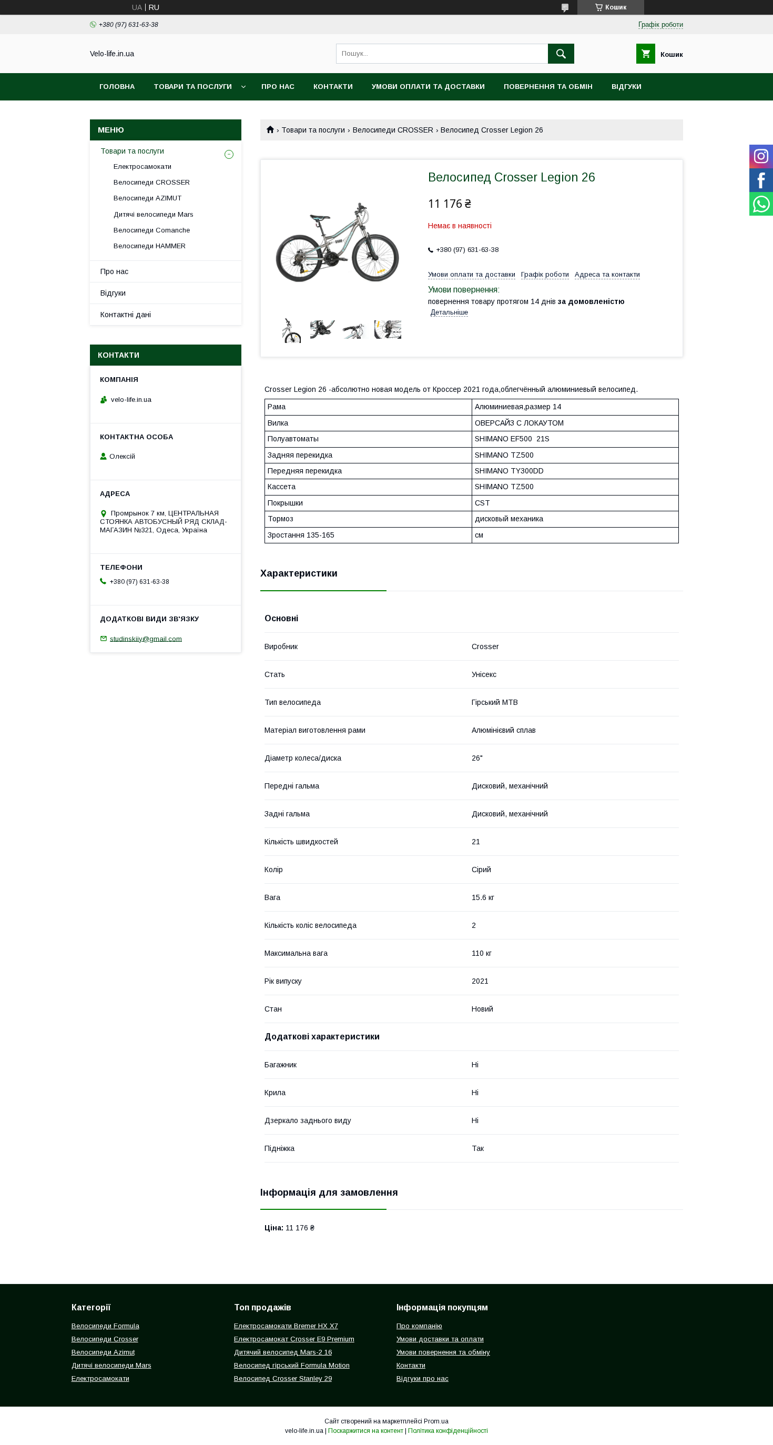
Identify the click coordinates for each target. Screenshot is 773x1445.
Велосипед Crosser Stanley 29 (283, 1378)
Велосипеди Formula (105, 1326)
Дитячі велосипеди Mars (154, 214)
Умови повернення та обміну (443, 1352)
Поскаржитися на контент (365, 1430)
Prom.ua (436, 1421)
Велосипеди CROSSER (393, 130)
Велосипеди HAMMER (150, 246)
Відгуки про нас (422, 1378)
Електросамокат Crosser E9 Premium (294, 1339)
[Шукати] (561, 54)
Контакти (333, 86)
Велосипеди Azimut (103, 1352)
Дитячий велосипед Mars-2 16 (283, 1352)
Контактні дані (125, 314)
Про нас (277, 86)
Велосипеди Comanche (152, 230)
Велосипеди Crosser (105, 1339)
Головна (117, 86)
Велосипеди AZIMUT (147, 198)
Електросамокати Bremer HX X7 (286, 1326)
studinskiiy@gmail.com (146, 638)
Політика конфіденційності (448, 1430)
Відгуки (627, 86)
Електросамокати (142, 166)
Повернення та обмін (548, 86)
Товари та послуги (193, 86)
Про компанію (419, 1326)
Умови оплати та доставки (428, 86)
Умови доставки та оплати (440, 1339)
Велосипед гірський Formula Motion (292, 1365)
